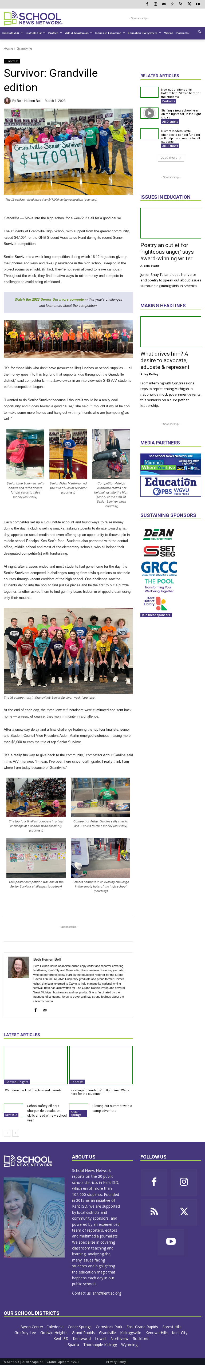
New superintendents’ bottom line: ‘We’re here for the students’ (99, 1092)
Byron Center (31, 1326)
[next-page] (15, 1133)
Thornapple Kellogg (100, 1344)
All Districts (170, 122)
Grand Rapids (84, 1332)
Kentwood (82, 1338)
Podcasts (77, 1082)
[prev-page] (7, 1133)
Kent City (180, 1332)
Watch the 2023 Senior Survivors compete (49, 299)
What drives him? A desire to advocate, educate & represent (165, 360)
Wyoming (129, 1344)
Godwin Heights (16, 1082)
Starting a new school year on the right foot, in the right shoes (181, 114)
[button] (199, 31)
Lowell (101, 1338)
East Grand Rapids (143, 1326)
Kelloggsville (131, 1332)
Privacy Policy (116, 1362)
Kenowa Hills (157, 1332)
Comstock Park (109, 1326)
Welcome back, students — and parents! (33, 1090)
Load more (169, 157)
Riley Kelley (149, 374)
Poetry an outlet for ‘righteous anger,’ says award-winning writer (167, 252)
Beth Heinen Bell (29, 100)
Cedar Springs (76, 1113)
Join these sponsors (156, 615)
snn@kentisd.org (107, 1293)
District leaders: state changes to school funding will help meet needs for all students (180, 136)
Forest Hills (172, 1326)
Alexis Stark (149, 266)
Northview (120, 1338)
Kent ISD (11, 1115)
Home (8, 48)
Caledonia (55, 1326)
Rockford (141, 1338)
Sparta (74, 1344)
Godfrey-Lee (25, 1332)
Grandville (24, 48)
